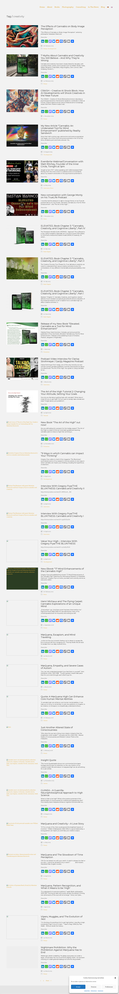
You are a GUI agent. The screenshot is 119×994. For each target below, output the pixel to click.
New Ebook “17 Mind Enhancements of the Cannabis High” (62, 570)
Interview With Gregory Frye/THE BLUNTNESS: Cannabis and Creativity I (62, 514)
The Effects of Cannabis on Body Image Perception (63, 27)
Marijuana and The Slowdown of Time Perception (62, 856)
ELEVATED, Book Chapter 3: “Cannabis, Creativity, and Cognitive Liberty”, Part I (62, 292)
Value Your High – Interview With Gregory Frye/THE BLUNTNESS (59, 542)
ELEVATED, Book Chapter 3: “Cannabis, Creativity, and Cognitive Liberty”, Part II (62, 259)
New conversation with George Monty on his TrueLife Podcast (62, 196)
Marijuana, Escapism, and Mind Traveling (58, 636)
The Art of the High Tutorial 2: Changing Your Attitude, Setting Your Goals (63, 392)
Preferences (109, 987)
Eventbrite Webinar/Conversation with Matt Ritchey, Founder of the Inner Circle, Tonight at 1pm (62, 164)
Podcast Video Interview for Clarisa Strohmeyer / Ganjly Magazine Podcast (62, 360)
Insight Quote (48, 760)
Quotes (45, 720)
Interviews (46, 188)
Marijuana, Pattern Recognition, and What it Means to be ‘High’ (61, 886)
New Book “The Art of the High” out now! (60, 423)
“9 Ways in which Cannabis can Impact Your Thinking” (62, 454)
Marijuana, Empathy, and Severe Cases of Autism (62, 666)
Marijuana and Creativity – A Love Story (62, 823)
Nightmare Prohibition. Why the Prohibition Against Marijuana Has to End (61, 950)
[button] (115, 978)
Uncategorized (52, 48)
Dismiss (93, 987)
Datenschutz (94, 990)
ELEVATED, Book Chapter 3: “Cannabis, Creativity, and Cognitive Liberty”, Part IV (63, 227)
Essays (45, 48)
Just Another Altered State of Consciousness (57, 728)
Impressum (100, 990)
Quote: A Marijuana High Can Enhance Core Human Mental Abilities (62, 697)
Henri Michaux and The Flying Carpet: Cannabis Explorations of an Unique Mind (61, 604)
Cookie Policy (87, 990)
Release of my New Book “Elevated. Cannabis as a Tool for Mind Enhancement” (60, 326)
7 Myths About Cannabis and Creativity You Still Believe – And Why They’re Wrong (62, 58)
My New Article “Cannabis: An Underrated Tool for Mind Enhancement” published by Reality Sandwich (60, 129)
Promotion (46, 352)
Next (47, 980)
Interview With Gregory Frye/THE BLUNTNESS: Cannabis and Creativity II (62, 487)
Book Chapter (47, 251)
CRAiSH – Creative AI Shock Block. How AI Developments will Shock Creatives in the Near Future (63, 93)
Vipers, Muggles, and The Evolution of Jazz (61, 917)
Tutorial (45, 415)
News (51, 188)
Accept (78, 987)
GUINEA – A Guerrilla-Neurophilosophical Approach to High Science (62, 792)
